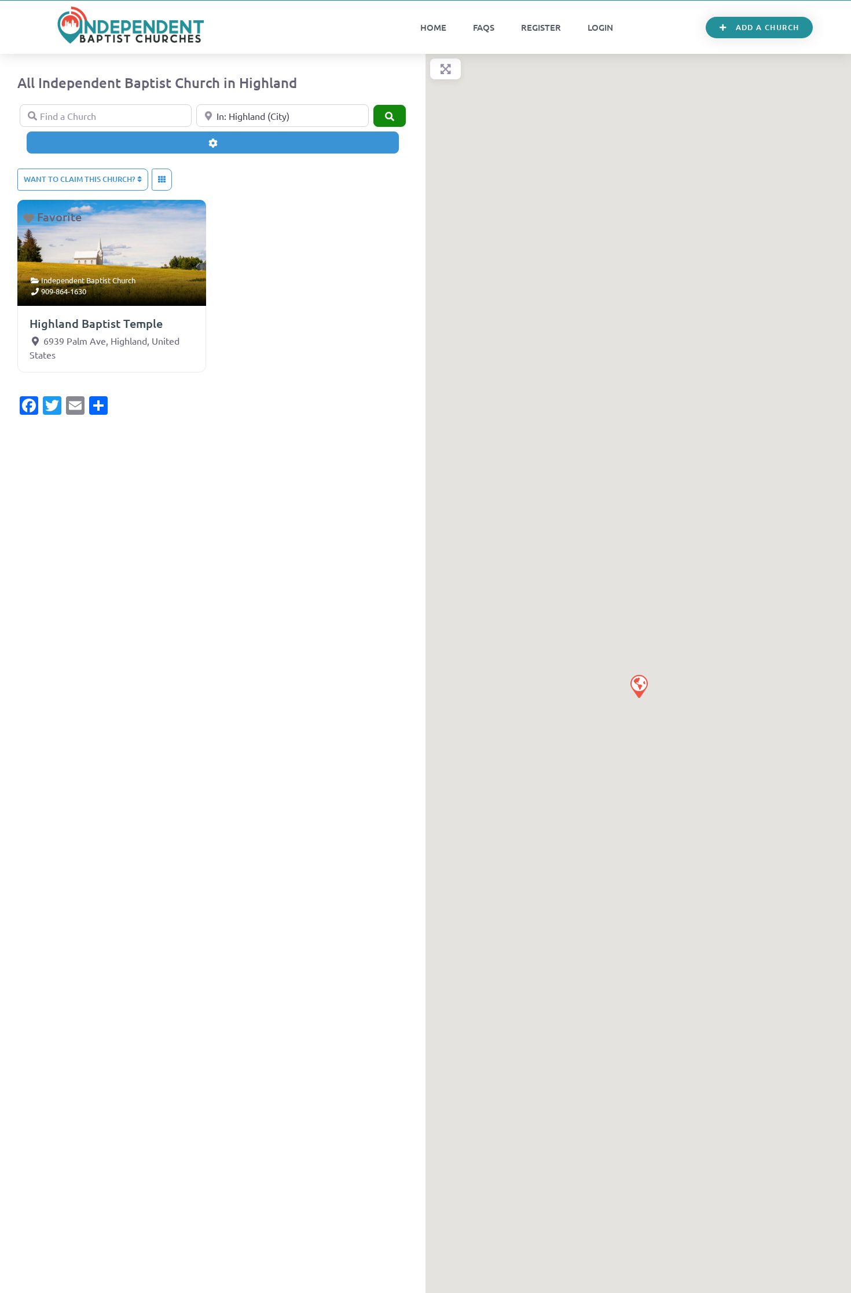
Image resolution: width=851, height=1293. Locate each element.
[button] (638, 685)
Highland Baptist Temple (96, 323)
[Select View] (162, 180)
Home (433, 27)
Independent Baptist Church (88, 280)
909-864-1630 (63, 291)
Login (600, 27)
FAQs (483, 27)
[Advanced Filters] (213, 143)
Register (541, 27)
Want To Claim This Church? (80, 179)
